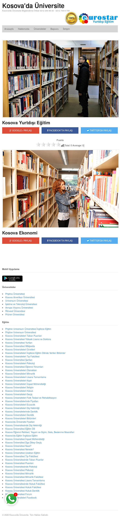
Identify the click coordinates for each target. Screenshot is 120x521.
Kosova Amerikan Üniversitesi (20, 297)
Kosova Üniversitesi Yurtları (18, 342)
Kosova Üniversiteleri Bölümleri (20, 418)
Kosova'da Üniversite (33, 5)
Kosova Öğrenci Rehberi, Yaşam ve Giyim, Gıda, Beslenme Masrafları (39, 432)
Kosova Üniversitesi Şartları (18, 359)
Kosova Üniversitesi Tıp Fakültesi (21, 456)
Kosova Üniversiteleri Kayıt (18, 380)
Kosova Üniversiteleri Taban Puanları (23, 335)
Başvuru (54, 28)
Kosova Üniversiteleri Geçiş (18, 394)
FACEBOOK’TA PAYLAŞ (60, 240)
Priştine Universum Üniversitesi (20, 332)
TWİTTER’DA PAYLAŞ (100, 240)
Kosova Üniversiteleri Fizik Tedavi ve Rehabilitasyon (31, 397)
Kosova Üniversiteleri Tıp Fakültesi (22, 356)
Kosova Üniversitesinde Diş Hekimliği (23, 425)
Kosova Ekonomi (20, 232)
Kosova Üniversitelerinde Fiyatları (21, 401)
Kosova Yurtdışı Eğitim (26, 122)
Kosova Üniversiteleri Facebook (21, 497)
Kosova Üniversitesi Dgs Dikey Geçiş (23, 442)
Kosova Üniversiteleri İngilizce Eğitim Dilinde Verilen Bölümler (35, 352)
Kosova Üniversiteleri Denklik (19, 414)
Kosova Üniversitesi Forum (18, 494)
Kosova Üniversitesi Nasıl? (18, 445)
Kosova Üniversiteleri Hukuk (19, 390)
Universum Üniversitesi (16, 300)
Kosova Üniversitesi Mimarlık (19, 473)
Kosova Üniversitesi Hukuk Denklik (22, 490)
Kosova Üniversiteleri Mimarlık (20, 373)
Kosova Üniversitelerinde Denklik (21, 411)
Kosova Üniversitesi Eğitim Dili (20, 428)
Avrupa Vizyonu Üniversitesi (19, 307)
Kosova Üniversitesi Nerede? (19, 449)
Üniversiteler (40, 28)
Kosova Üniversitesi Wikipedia (20, 346)
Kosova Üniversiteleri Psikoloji (20, 363)
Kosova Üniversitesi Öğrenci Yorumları (24, 366)
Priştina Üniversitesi (15, 293)
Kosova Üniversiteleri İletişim (19, 387)
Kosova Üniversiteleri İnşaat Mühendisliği (25, 383)
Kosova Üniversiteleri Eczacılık (20, 404)
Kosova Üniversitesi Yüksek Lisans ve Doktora (28, 339)
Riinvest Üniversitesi (15, 311)
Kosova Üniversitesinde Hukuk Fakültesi (25, 483)
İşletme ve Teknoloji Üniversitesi (21, 304)
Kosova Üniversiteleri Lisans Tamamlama (25, 377)
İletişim (66, 28)
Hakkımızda (23, 28)
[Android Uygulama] (12, 279)
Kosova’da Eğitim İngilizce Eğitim (21, 435)
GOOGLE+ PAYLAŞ (22, 130)
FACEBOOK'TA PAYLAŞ (60, 130)
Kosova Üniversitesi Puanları (19, 463)
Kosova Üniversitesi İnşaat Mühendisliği (24, 439)
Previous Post (60, 253)
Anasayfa (9, 28)
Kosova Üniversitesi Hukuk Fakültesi (23, 487)
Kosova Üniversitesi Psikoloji (19, 470)
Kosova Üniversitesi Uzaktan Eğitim (22, 452)
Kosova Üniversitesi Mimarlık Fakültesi (24, 476)
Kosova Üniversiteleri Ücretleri (20, 349)
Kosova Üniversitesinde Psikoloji (21, 466)
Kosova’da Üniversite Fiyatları (20, 421)
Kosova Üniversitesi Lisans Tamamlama (25, 480)
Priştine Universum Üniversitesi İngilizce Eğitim (28, 328)
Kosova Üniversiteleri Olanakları (21, 370)
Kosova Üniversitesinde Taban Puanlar (24, 459)
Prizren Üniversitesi (14, 314)
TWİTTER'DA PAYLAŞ (100, 130)
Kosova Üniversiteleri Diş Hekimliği (22, 408)
